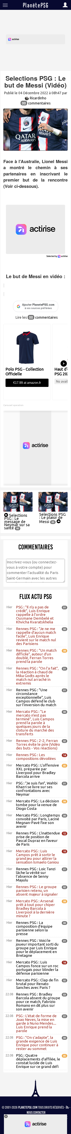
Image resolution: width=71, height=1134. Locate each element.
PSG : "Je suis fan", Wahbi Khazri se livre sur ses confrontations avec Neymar (36, 788)
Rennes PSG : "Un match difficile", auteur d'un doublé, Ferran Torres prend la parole (36, 656)
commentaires (36, 103)
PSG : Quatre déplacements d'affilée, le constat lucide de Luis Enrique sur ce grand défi (38, 1061)
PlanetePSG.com (27, 1107)
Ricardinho (37, 98)
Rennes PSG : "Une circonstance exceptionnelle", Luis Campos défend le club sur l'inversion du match (36, 697)
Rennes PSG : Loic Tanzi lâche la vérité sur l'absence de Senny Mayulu (35, 874)
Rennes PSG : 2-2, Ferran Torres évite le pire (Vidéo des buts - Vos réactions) (38, 744)
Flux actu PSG (35, 596)
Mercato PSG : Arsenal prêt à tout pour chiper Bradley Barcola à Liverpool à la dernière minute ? (35, 908)
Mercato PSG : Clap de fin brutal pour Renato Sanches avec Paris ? (37, 984)
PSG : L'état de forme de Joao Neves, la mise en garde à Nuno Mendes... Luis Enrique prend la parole (36, 1023)
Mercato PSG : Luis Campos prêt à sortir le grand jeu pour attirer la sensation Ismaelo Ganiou (37, 856)
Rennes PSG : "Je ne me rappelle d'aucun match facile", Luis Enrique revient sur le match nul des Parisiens (36, 636)
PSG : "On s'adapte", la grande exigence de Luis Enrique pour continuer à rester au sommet (37, 1043)
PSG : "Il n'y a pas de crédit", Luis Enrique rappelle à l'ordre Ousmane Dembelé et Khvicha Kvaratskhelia (35, 614)
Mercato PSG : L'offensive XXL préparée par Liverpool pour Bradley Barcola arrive (37, 771)
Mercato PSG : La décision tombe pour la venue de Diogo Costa (37, 805)
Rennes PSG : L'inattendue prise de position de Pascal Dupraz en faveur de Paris (38, 838)
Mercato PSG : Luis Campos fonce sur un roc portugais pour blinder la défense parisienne (37, 967)
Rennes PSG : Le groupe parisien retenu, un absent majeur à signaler (37, 890)
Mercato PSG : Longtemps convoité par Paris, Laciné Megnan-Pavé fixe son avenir (38, 821)
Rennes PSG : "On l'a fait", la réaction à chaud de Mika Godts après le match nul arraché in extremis (37, 675)
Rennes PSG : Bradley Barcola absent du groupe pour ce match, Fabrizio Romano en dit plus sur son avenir (38, 1001)
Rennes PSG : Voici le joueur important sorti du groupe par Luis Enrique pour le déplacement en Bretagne (37, 948)
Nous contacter (36, 1112)
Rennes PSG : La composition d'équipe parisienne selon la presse (34, 928)
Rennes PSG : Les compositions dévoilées (36, 757)
